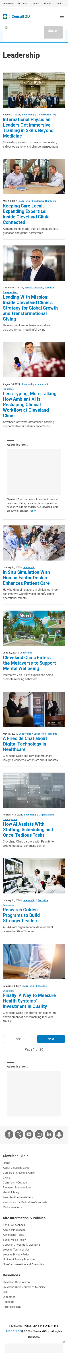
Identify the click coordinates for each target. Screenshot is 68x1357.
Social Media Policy (14, 1239)
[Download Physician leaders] (34, 875)
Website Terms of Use (16, 1249)
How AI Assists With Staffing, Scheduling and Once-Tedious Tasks (28, 830)
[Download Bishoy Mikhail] (34, 263)
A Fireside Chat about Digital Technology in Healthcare (25, 744)
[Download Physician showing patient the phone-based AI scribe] (34, 359)
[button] (61, 16)
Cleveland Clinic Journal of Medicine (24, 1287)
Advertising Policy (13, 1234)
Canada (35, 3)
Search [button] (53, 31)
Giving (6, 1177)
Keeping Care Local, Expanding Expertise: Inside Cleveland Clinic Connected (26, 214)
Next (51, 1039)
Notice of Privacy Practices (19, 1259)
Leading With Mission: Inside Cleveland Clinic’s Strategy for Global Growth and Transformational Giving (30, 308)
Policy (33, 510)
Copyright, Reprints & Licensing (21, 1244)
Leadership (28, 114)
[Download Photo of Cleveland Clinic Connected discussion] (34, 176)
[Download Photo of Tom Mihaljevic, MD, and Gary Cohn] (34, 709)
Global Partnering (46, 114)
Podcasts (8, 1301)
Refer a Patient (12, 1306)
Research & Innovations (17, 1187)
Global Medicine (34, 287)
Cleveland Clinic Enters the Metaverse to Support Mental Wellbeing (29, 663)
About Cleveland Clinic (16, 1167)
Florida (47, 3)
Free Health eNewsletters (18, 1197)
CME (5, 1292)
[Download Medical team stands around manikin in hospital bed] (34, 543)
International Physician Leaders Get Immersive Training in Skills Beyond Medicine (28, 128)
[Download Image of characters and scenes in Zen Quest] (34, 628)
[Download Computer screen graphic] (34, 790)
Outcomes (9, 1297)
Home (6, 1162)
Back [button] (17, 1039)
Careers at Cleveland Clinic (19, 1172)
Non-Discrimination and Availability (23, 1264)
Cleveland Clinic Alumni (16, 1282)
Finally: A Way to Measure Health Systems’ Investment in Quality (29, 1001)
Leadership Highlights (44, 201)
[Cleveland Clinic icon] (5, 16)
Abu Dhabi (22, 3)
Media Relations (12, 1207)
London (59, 3)
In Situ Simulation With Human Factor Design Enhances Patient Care (26, 578)
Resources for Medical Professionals (25, 1202)
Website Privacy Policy (16, 1254)
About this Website (14, 1230)
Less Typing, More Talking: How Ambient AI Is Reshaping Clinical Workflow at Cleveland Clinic (30, 404)
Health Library (11, 1192)
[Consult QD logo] (21, 16)
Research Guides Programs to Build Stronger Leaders (21, 915)
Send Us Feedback (14, 1225)
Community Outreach (15, 1182)
